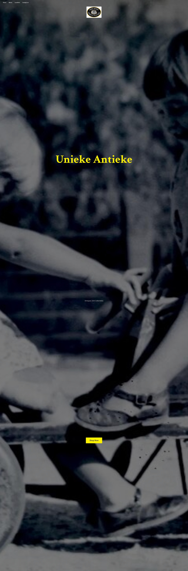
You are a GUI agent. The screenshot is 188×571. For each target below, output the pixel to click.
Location (17, 2)
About (10, 2)
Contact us (25, 2)
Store (4, 2)
